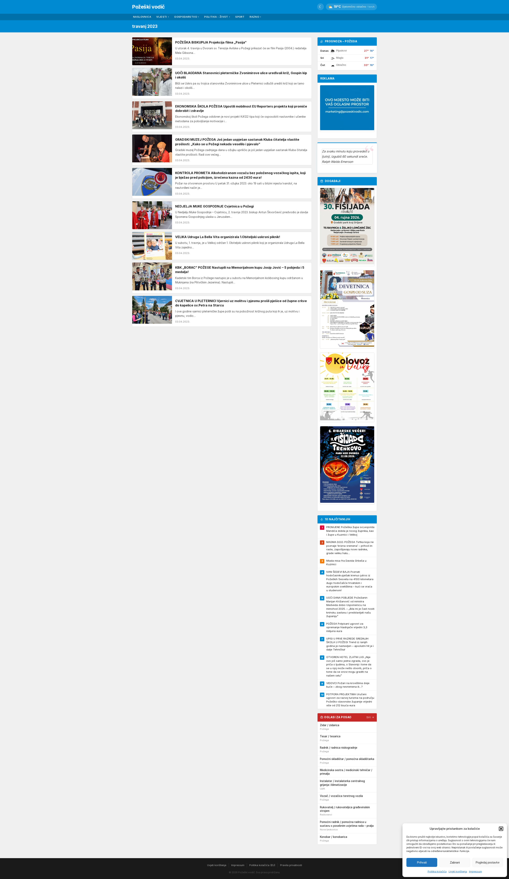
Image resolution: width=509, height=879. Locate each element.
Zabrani (455, 862)
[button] (501, 829)
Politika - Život (217, 16)
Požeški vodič (148, 7)
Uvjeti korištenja (458, 871)
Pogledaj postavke (487, 862)
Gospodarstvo (186, 16)
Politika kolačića (437, 871)
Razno (255, 16)
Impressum (475, 871)
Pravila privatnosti (291, 865)
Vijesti (162, 16)
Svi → (370, 717)
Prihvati (422, 862)
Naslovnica (142, 16)
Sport (239, 16)
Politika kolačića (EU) (262, 865)
